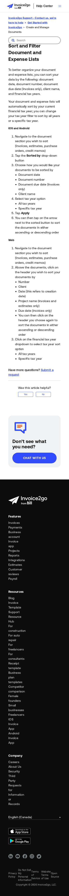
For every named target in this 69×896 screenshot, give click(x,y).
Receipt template (14, 666)
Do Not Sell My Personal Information (24, 875)
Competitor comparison (14, 689)
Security (14, 771)
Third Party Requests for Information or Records (14, 790)
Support (14, 612)
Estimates (14, 564)
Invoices (14, 522)
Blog (11, 598)
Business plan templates (14, 677)
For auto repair (14, 638)
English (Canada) (20, 817)
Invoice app (13, 544)
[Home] (18, 6)
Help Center (44, 6)
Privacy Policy (12, 875)
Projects (14, 550)
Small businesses (14, 708)
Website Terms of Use (46, 875)
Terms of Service (35, 875)
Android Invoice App (13, 738)
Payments (14, 527)
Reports (13, 555)
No (43, 394)
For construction (14, 628)
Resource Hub (14, 619)
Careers (13, 762)
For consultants (14, 656)
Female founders (14, 698)
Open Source (55, 875)
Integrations (14, 560)
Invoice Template (14, 605)
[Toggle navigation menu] (59, 6)
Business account (14, 534)
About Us (14, 766)
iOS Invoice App (13, 724)
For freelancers (14, 647)
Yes (25, 394)
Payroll (12, 578)
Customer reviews (14, 572)
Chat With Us (34, 458)
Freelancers (14, 714)
